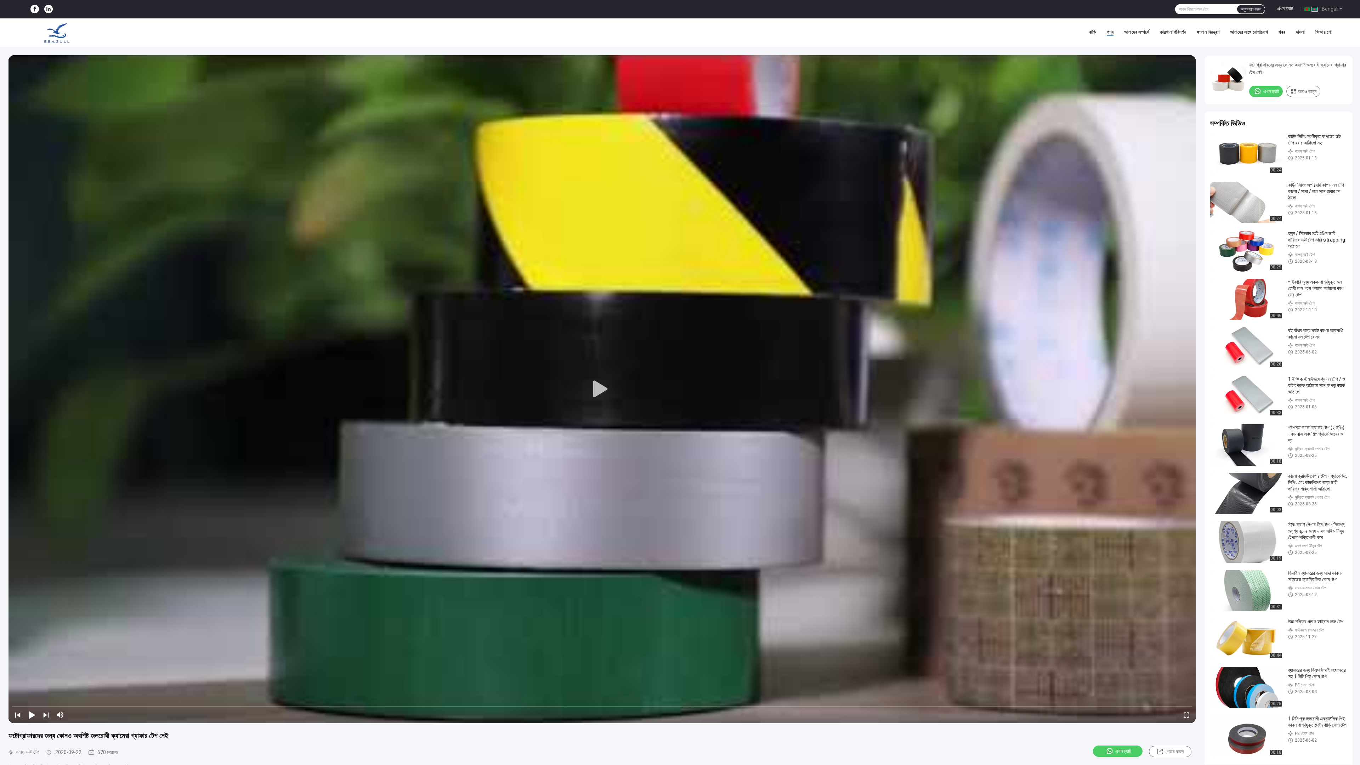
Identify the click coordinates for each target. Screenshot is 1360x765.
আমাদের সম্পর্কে (1136, 32)
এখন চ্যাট (1285, 8)
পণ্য (1110, 32)
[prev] (18, 714)
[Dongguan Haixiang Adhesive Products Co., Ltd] (57, 32)
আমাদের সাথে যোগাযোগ (1249, 32)
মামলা (1300, 32)
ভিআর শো (1323, 32)
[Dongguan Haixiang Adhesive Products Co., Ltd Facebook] (34, 9)
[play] (602, 389)
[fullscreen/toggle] (1186, 714)
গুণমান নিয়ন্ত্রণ (1208, 32)
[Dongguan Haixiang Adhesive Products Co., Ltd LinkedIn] (48, 9)
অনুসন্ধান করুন (1251, 9)
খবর (1282, 32)
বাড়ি (1092, 32)
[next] (46, 714)
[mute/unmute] (60, 714)
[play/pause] (32, 714)
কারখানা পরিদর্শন (1173, 32)
